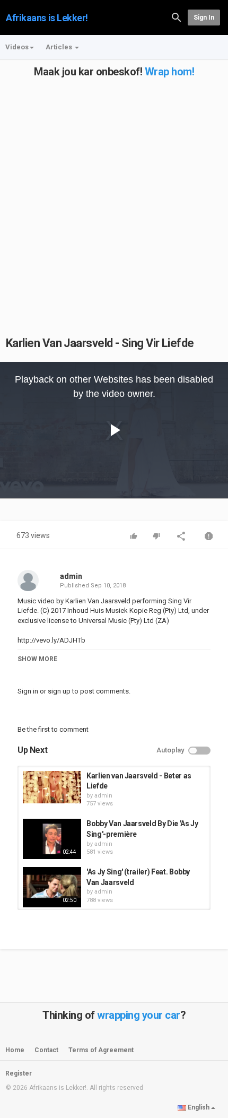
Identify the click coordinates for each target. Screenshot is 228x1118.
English (198, 1107)
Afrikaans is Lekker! (47, 17)
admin (71, 576)
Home (14, 1050)
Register (18, 1073)
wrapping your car (138, 1015)
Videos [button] (17, 47)
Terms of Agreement (101, 1050)
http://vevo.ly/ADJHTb (51, 640)
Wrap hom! (170, 71)
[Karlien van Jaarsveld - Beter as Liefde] (52, 787)
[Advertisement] (114, 191)
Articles (60, 47)
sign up (59, 691)
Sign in (204, 17)
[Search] (176, 16)
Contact (46, 1050)
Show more (37, 659)
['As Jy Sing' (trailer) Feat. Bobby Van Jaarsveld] (52, 887)
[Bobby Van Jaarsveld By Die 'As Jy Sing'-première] (52, 839)
